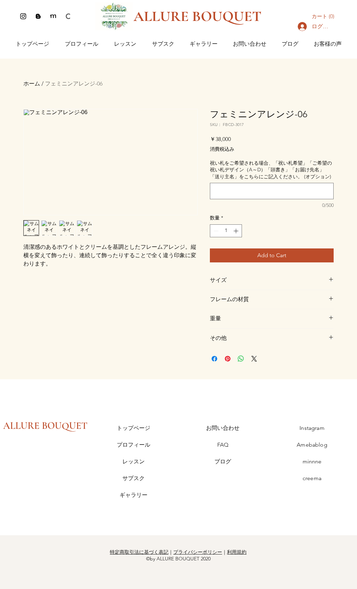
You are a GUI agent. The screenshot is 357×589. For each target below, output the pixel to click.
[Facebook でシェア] (214, 359)
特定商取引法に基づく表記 (139, 552)
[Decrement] (215, 231)
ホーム (31, 83)
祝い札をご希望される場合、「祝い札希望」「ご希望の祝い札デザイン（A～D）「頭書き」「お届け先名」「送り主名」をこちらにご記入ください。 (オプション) (271, 170)
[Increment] (236, 231)
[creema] (68, 16)
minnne (312, 461)
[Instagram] (23, 16)
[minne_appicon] (53, 16)
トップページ (134, 428)
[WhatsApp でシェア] (241, 359)
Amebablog (312, 444)
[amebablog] (38, 16)
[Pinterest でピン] (227, 359)
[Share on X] (254, 359)
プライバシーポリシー (197, 552)
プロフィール (134, 444)
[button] (324, 16)
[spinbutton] (226, 231)
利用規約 (236, 552)
